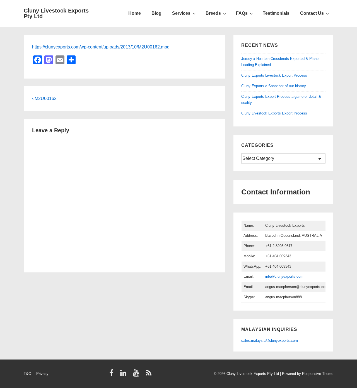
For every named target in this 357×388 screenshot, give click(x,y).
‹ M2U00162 (44, 98)
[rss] (149, 375)
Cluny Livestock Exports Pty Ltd (56, 13)
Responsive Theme (317, 374)
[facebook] (112, 375)
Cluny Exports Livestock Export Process (274, 75)
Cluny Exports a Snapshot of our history (273, 86)
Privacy (42, 374)
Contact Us (312, 13)
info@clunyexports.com (284, 276)
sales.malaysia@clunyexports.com (269, 340)
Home (134, 13)
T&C (27, 374)
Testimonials (276, 13)
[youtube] (137, 375)
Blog (156, 13)
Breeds (213, 13)
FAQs (242, 13)
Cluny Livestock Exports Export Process (274, 113)
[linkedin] (124, 375)
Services (181, 13)
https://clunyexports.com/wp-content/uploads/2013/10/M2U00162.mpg (101, 47)
